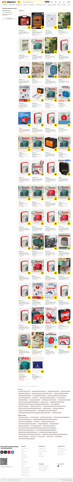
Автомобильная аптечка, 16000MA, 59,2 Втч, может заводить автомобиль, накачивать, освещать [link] (50, 253)
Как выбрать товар (42, 448)
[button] (21, 11)
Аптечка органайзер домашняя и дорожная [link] (37, 253)
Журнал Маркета (42, 456)
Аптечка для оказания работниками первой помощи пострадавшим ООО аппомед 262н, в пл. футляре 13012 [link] (24, 32)
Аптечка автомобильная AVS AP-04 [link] (64, 327)
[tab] (5, 5)
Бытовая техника (24, 451)
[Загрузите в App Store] (1, 453)
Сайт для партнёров (42, 470)
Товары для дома (24, 457)
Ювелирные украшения (25, 475)
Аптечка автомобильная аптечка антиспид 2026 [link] (23, 105)
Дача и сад (23, 464)
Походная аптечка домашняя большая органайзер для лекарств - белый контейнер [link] (37, 352)
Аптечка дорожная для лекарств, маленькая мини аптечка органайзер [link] (50, 352)
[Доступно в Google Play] (5, 453)
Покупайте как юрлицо (43, 451)
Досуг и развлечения (25, 448)
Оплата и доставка (42, 449)
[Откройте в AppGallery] (8, 453)
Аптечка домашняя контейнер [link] (64, 81)
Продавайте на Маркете (43, 467)
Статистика (5, 479)
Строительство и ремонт (25, 472)
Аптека (22, 459)
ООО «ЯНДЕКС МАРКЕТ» (67, 479)
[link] (24, 391)
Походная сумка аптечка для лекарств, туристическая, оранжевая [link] (37, 32)
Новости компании (61, 448)
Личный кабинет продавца (43, 465)
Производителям (61, 451)
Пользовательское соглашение (13, 479)
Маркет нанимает (61, 454)
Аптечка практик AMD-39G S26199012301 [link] (23, 57)
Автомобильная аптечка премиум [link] (23, 155)
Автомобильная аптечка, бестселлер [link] (49, 105)
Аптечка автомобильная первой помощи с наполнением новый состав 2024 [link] (24, 130)
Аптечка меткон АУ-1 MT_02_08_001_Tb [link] (49, 32)
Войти (69, 2)
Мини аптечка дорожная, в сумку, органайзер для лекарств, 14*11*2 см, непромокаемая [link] (51, 82)
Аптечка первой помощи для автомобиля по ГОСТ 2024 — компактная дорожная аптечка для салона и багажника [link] (37, 57)
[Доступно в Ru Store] (12, 453)
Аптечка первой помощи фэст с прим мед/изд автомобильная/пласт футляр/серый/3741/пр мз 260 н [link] (64, 352)
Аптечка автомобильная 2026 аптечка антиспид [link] (50, 327)
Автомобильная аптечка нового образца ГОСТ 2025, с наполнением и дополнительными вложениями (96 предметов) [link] (37, 327)
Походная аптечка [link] (35, 81)
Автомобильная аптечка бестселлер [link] (63, 155)
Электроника (23, 454)
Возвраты (40, 454)
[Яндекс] (70, 480)
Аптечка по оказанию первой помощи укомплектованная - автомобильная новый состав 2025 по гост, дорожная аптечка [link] (50, 204)
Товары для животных (25, 470)
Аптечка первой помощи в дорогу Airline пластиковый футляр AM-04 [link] (50, 155)
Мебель (22, 449)
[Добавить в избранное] (29, 14)
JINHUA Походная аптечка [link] (49, 56)
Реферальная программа (62, 449)
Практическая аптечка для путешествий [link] (36, 105)
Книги (22, 465)
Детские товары (24, 473)
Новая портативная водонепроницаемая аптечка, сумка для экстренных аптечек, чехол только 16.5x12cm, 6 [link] (37, 377)
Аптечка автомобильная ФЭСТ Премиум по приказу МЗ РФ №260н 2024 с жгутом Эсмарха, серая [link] (37, 179)
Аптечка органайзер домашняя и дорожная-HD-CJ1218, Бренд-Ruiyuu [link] (64, 253)
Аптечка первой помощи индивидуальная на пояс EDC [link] (64, 179)
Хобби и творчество (24, 462)
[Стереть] (41, 2)
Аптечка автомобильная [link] (63, 129)
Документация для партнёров (44, 469)
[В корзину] (29, 27)
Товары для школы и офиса (26, 467)
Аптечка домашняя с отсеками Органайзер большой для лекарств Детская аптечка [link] (64, 278)
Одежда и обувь (24, 456)
